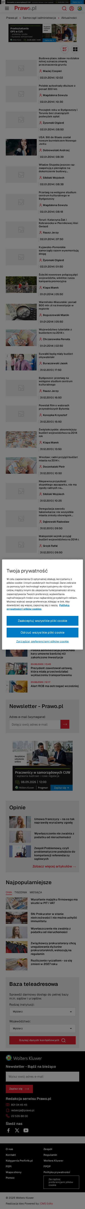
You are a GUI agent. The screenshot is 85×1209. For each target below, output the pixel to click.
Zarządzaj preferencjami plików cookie (42, 641)
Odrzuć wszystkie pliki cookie (43, 632)
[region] (42, 605)
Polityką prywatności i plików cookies (38, 607)
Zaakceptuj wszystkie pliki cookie (42, 621)
